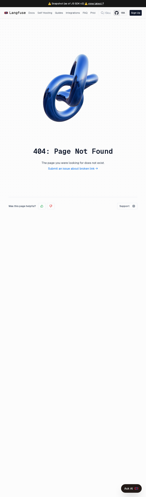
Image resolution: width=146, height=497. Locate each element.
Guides (59, 12)
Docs (31, 12)
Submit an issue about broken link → (73, 168)
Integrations (73, 12)
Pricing (94, 12)
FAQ (85, 12)
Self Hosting (45, 12)
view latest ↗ (96, 3)
